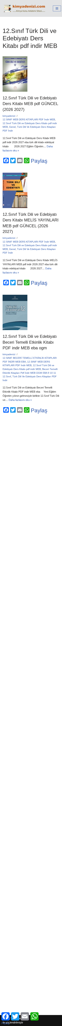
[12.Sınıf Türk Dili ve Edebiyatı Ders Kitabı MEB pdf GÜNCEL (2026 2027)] (31, 74)
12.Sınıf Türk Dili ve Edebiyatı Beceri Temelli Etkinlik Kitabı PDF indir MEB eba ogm (30, 342)
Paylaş (39, 161)
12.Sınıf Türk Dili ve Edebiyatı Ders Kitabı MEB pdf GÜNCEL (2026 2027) (30, 104)
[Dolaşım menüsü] (57, 8)
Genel (12, 127)
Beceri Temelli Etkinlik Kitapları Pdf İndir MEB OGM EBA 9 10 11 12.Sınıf (30, 373)
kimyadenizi (9, 116)
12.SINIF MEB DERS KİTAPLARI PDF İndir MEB (29, 119)
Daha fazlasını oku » (20, 399)
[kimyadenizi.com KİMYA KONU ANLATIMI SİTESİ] (25, 8)
